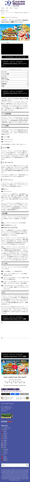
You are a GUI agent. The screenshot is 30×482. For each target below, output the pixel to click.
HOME (3, 10)
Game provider (10, 389)
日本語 (5, 443)
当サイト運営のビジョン (6, 406)
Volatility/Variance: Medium (10, 391)
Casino (6, 10)
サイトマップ (4, 410)
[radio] (7, 382)
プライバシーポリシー (6, 408)
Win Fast (17, 389)
